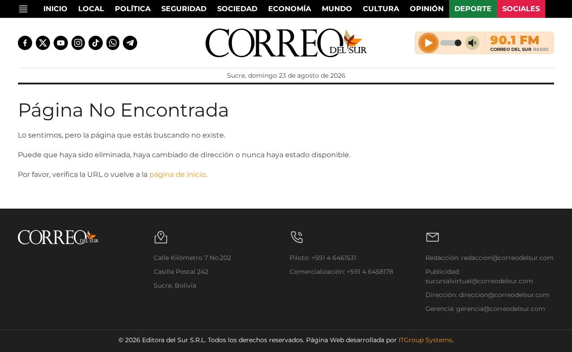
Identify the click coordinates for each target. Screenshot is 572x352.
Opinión (427, 8)
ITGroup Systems (425, 340)
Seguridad (183, 8)
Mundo (337, 8)
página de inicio (177, 174)
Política (133, 8)
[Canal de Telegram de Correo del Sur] (130, 43)
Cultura (381, 8)
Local (91, 8)
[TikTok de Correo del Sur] (95, 43)
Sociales (521, 8)
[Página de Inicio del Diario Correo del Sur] (286, 43)
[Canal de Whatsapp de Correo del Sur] (113, 43)
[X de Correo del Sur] (43, 43)
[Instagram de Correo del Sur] (78, 43)
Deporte (473, 8)
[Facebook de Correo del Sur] (25, 43)
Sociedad (237, 8)
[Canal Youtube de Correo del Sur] (61, 43)
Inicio (55, 8)
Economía (289, 8)
